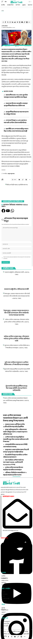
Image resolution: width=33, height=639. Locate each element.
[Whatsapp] (12, 211)
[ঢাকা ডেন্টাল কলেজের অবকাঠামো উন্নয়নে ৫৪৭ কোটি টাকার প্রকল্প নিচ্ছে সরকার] (16, 405)
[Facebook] (3, 211)
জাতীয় (3, 10)
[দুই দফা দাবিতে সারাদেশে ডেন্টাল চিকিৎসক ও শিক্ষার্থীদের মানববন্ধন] (16, 352)
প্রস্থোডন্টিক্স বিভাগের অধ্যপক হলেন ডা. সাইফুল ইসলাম (16, 113)
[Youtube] (8, 211)
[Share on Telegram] (17, 22)
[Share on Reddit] (15, 22)
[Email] (22, 22)
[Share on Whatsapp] (10, 22)
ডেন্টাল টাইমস (5, 26)
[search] (26, 1)
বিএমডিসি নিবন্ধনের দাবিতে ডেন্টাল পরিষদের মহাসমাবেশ (15, 455)
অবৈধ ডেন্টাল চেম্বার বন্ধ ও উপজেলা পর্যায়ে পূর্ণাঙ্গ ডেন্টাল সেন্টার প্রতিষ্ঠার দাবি (16, 338)
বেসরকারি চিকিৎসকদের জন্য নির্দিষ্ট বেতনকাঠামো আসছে (15, 445)
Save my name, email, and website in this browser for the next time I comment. (16, 257)
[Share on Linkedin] (12, 22)
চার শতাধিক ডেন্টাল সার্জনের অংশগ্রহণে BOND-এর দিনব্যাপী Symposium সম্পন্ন (13, 462)
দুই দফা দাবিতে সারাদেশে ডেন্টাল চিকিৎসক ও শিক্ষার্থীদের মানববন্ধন (16, 363)
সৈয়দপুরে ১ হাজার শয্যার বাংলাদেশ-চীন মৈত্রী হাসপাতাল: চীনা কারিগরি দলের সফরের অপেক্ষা (16, 313)
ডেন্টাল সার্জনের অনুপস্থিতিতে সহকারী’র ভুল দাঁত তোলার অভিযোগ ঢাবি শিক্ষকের (15, 439)
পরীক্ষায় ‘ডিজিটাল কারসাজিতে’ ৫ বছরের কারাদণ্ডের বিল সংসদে (14, 473)
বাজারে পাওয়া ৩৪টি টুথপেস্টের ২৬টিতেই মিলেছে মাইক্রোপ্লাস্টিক (14, 425)
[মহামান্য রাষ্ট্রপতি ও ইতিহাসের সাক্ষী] (16, 279)
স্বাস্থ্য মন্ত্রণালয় (11, 174)
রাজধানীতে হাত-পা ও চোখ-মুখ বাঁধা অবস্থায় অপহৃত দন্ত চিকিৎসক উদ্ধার (16, 96)
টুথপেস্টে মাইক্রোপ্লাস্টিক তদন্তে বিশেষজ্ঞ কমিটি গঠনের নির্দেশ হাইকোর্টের (16, 388)
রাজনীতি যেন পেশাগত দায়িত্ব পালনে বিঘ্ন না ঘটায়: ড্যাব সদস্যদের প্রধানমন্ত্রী (16, 129)
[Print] (27, 22)
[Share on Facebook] (5, 22)
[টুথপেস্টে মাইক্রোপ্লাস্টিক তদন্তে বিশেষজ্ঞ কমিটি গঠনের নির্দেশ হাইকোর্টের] (16, 376)
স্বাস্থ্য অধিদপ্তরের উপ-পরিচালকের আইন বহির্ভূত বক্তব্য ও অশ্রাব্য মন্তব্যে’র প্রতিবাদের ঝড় (15, 432)
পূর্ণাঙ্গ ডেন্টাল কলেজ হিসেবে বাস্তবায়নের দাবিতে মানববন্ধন (13, 468)
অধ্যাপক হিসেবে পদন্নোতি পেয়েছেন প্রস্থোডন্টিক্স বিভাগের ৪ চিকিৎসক (16, 104)
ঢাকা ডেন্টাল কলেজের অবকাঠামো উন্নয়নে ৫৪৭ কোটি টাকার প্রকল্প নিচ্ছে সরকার (15, 417)
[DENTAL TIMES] (16, 1)
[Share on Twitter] (8, 22)
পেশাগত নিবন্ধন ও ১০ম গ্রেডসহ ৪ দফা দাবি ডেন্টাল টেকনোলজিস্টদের (15, 121)
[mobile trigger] (3, 1)
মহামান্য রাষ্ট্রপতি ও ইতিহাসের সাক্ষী (16, 289)
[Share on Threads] (20, 22)
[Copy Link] (24, 22)
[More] (29, 22)
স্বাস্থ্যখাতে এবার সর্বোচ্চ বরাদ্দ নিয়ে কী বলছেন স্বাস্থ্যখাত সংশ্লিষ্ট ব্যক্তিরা (16, 450)
